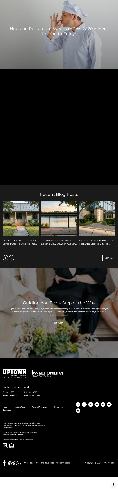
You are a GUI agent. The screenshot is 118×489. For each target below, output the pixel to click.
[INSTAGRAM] (84, 404)
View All (108, 258)
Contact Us (7, 410)
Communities (58, 407)
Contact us (79, 172)
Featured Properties (39, 407)
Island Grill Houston (20, 139)
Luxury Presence (65, 462)
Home (5, 407)
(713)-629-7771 (20, 434)
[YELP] (103, 404)
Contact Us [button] (59, 323)
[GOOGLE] (109, 404)
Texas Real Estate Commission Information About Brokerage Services (24, 425)
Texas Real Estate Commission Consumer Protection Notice (21, 423)
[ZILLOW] (78, 410)
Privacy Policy (109, 462)
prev (5, 257)
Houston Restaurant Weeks (92, 81)
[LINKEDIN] (90, 404)
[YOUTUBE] (96, 404)
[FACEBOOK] (78, 404)
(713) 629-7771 (9, 392)
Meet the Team (19, 407)
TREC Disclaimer (8, 427)
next (11, 257)
